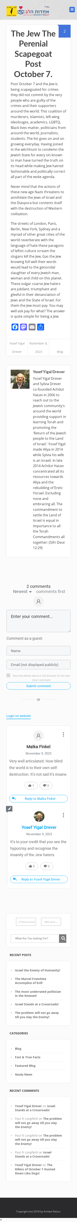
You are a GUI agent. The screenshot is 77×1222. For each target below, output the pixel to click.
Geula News (23, 1074)
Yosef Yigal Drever (28, 1106)
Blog (60, 352)
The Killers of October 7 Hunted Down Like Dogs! (35, 1169)
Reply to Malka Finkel (40, 799)
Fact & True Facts (27, 1057)
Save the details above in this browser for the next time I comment (41, 678)
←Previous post (26, 921)
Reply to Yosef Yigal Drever (40, 879)
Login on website (18, 716)
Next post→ (51, 921)
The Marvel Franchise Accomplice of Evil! (30, 981)
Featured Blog (25, 1066)
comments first (50, 591)
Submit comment (38, 686)
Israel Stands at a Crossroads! (37, 1004)
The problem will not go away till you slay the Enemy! (37, 1015)
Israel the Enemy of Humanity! (37, 970)
